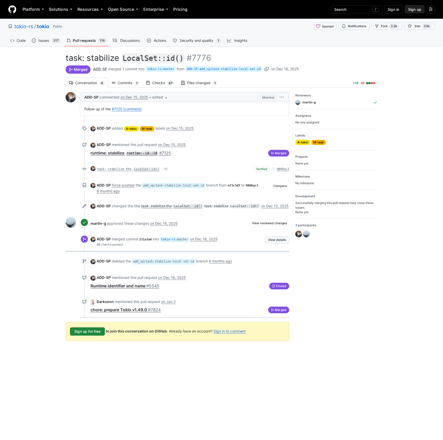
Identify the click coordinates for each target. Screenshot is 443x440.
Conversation (91, 83)
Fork (389, 26)
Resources (88, 9)
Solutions (58, 9)
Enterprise (153, 9)
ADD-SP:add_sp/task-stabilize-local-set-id (223, 69)
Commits (130, 83)
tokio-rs (23, 26)
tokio (43, 26)
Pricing (180, 9)
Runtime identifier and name (124, 285)
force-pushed (123, 185)
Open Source (121, 9)
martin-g (98, 223)
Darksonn (105, 301)
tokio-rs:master (160, 69)
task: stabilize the (128, 169)
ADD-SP (100, 69)
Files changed (204, 83)
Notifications (357, 26)
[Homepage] (12, 9)
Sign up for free (87, 331)
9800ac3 (283, 169)
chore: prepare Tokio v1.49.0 (125, 309)
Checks (165, 83)
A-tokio (131, 129)
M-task (147, 129)
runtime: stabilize (130, 152)
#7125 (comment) (127, 109)
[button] (160, 97)
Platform (31, 9)
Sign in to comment (230, 331)
